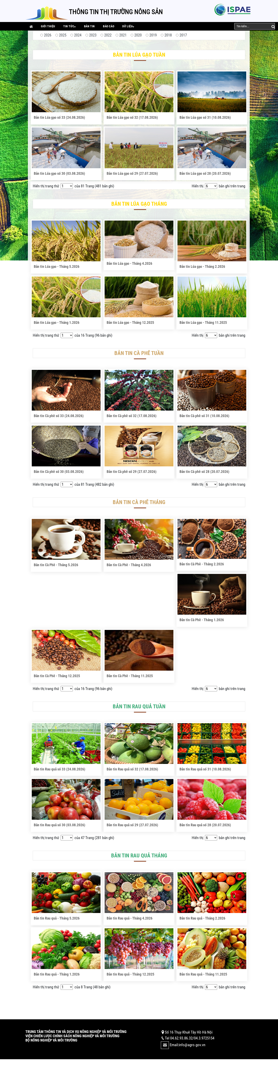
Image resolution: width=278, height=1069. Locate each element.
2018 (168, 35)
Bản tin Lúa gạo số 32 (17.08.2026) (132, 117)
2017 (183, 35)
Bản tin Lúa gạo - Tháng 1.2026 (56, 322)
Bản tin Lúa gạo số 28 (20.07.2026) (205, 173)
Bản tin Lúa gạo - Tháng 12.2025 (130, 322)
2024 (77, 35)
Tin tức (68, 26)
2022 (108, 35)
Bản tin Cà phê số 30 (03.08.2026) (59, 471)
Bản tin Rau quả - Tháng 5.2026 (57, 918)
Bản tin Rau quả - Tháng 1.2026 (57, 974)
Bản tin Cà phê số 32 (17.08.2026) (132, 416)
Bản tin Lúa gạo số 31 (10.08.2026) (205, 117)
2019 (153, 35)
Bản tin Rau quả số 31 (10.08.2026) (205, 769)
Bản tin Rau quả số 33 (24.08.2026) (59, 769)
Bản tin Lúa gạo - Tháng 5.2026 (56, 266)
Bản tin (89, 26)
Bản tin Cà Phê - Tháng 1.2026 (201, 620)
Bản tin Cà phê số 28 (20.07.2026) (204, 471)
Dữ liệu (127, 26)
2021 (123, 35)
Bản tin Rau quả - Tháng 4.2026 (129, 918)
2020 (138, 35)
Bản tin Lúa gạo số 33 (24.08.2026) (59, 117)
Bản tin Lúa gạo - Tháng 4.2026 (129, 263)
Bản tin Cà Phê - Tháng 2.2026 (201, 564)
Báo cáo (108, 26)
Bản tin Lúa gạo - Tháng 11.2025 (203, 322)
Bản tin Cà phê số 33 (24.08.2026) (59, 416)
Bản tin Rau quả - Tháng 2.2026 (202, 918)
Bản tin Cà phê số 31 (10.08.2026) (204, 416)
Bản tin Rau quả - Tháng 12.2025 (130, 974)
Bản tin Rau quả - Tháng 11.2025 (203, 974)
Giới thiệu (48, 26)
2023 (92, 35)
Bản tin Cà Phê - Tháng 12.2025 (57, 676)
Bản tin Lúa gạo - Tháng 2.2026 (202, 266)
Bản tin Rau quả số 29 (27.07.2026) (132, 825)
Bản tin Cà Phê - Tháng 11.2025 (130, 676)
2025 (62, 35)
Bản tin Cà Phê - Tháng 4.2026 (129, 565)
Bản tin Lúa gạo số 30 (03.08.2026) (59, 173)
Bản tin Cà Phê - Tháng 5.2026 (56, 565)
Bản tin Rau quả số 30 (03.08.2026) (59, 825)
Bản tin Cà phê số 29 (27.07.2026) (132, 471)
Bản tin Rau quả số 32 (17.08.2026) (132, 769)
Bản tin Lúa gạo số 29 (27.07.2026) (132, 173)
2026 (47, 35)
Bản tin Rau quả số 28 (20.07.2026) (205, 825)
